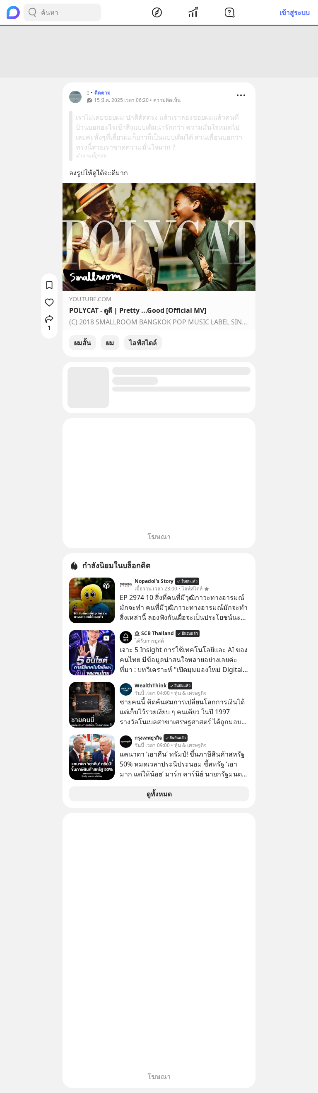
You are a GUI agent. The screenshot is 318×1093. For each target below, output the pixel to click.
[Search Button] (32, 12)
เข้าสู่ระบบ (294, 12)
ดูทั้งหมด (159, 793)
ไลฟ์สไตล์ (143, 342)
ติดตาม (102, 92)
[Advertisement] (159, 52)
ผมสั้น (82, 342)
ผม (110, 342)
